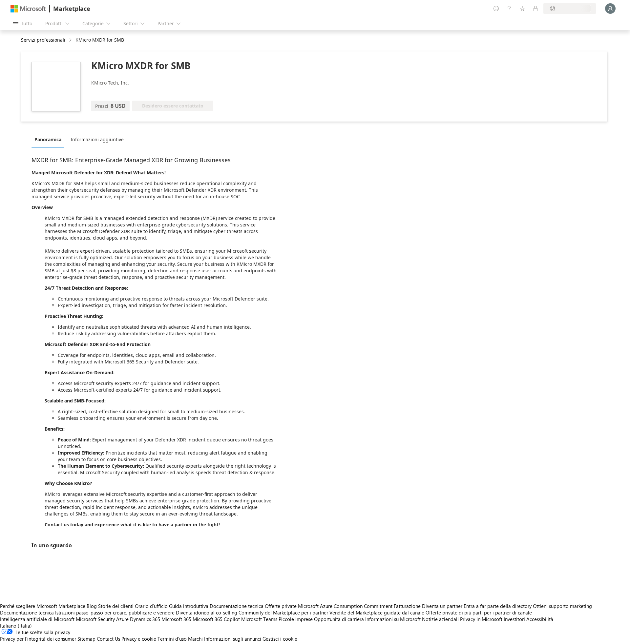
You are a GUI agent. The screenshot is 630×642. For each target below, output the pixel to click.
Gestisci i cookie (279, 638)
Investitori (514, 619)
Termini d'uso (172, 638)
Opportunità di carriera (339, 619)
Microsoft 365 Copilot (216, 619)
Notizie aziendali (440, 619)
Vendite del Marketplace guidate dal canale (376, 612)
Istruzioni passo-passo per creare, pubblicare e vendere (115, 612)
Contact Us (108, 638)
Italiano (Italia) (16, 625)
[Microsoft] (28, 8)
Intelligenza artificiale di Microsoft (37, 619)
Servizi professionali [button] (43, 40)
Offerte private (281, 606)
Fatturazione (407, 606)
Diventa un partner (442, 606)
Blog (92, 606)
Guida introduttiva (188, 606)
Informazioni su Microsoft (393, 619)
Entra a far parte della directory (498, 606)
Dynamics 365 (145, 619)
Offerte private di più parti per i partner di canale (479, 612)
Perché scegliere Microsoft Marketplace (42, 606)
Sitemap (86, 638)
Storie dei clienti (116, 606)
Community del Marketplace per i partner (283, 612)
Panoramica (47, 139)
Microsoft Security (95, 619)
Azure (122, 619)
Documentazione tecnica (236, 606)
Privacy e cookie (138, 638)
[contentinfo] (71, 40)
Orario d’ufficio (151, 606)
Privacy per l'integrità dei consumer (38, 638)
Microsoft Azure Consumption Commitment (346, 606)
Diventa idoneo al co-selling (206, 612)
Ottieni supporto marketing (562, 606)
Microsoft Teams (259, 619)
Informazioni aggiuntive (97, 139)
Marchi (195, 638)
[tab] (50, 139)
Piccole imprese (296, 619)
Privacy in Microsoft (481, 619)
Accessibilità (539, 619)
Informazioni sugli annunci (232, 638)
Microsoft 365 (176, 619)
